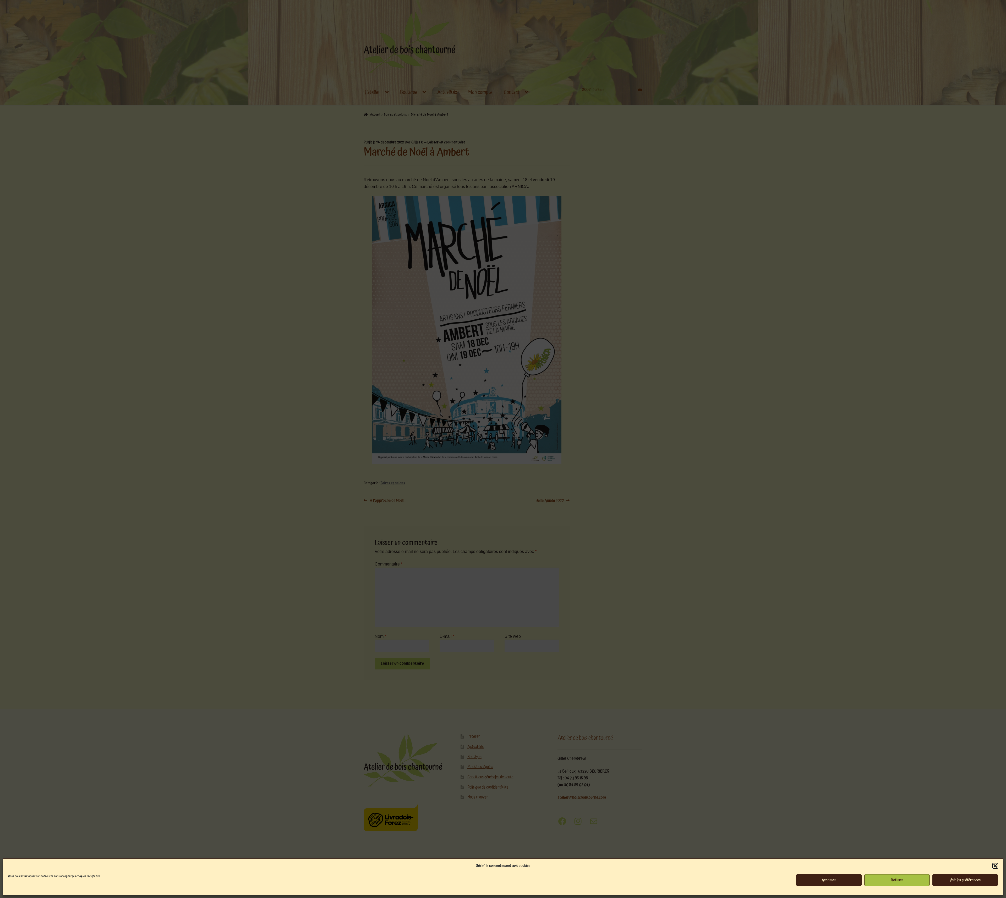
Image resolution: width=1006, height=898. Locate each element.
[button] (995, 865)
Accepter (829, 880)
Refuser (897, 880)
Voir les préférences (965, 880)
